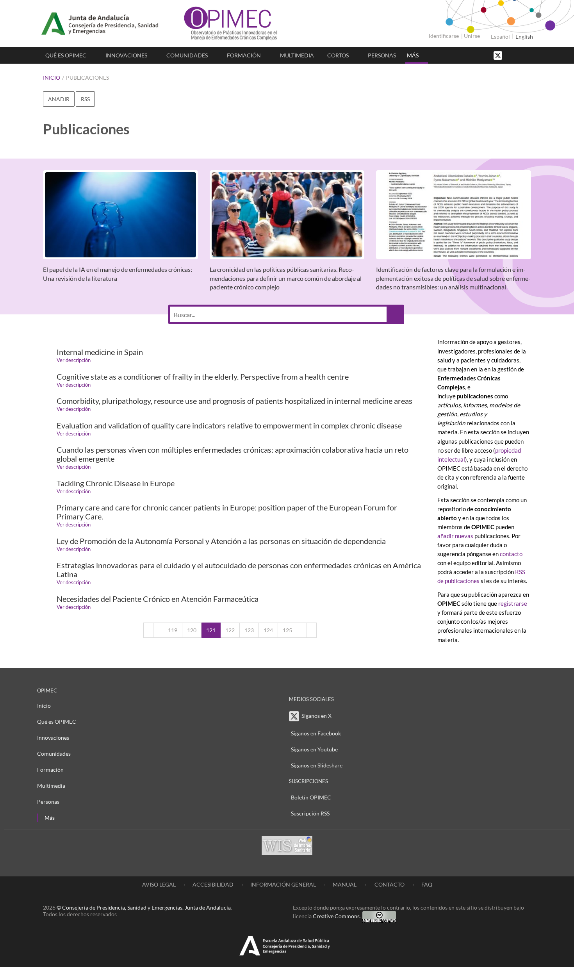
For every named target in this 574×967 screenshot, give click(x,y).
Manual (345, 884)
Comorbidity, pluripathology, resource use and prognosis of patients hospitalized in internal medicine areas (234, 400)
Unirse (472, 35)
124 (268, 630)
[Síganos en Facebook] (511, 55)
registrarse (512, 603)
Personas (382, 55)
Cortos (338, 55)
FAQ (426, 884)
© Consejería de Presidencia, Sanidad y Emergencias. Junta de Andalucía (144, 907)
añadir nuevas (455, 535)
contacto (511, 553)
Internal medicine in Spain (100, 352)
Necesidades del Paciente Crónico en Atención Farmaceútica (157, 598)
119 (172, 630)
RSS (85, 99)
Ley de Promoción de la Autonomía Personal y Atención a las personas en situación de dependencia (221, 541)
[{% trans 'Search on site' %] (527, 55)
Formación (244, 55)
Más (413, 55)
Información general (283, 884)
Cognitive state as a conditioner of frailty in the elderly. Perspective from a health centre (203, 376)
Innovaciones (126, 55)
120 (191, 630)
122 (230, 630)
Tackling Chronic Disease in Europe (116, 483)
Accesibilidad (213, 884)
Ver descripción (74, 360)
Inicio (51, 77)
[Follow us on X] (499, 55)
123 (249, 630)
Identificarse (444, 35)
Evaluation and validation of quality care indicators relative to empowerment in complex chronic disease (229, 425)
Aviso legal (159, 884)
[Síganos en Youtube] (519, 55)
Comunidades (187, 55)
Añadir (59, 99)
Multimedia (297, 55)
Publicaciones (87, 77)
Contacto (389, 884)
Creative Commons (336, 916)
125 (287, 630)
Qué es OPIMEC (65, 55)
